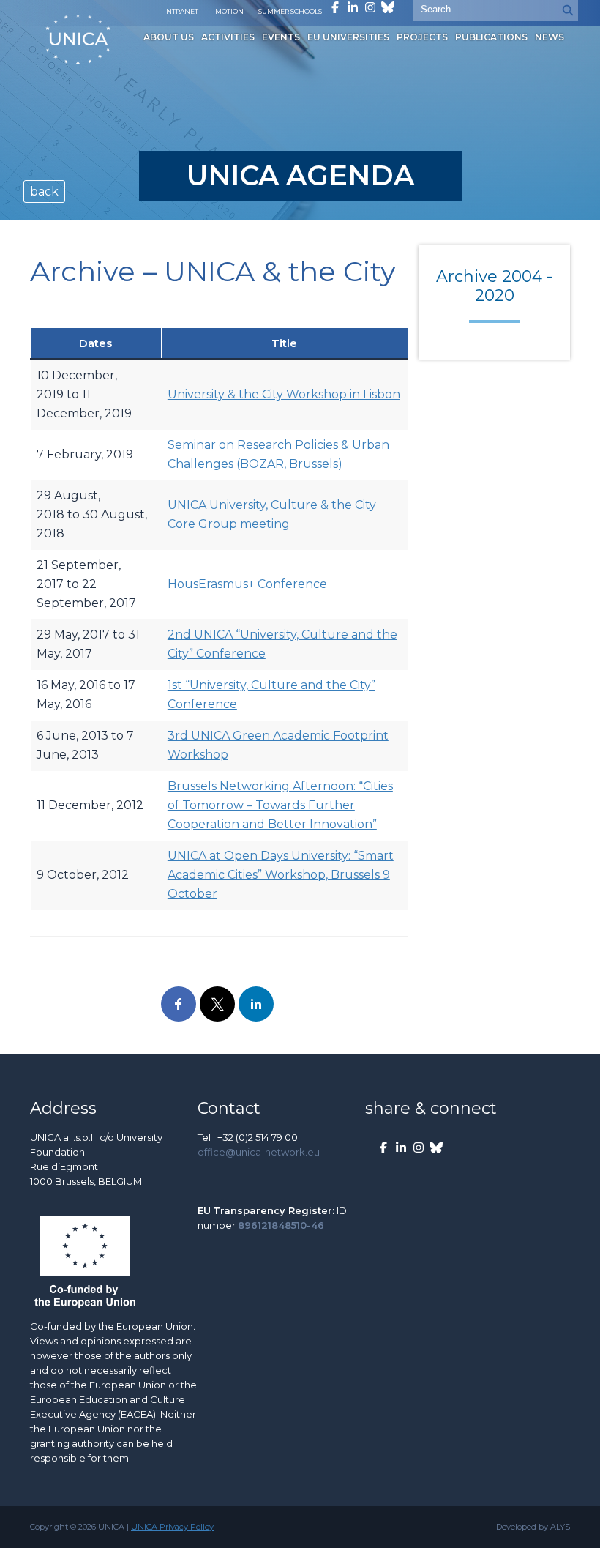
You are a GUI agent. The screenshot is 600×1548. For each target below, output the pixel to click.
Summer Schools (290, 11)
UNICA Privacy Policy (172, 1527)
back (44, 191)
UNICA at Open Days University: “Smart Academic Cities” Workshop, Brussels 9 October (281, 875)
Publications (491, 36)
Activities (228, 36)
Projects (422, 36)
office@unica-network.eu (259, 1152)
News (549, 36)
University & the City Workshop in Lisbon (284, 394)
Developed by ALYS (533, 1527)
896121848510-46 (281, 1225)
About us (168, 36)
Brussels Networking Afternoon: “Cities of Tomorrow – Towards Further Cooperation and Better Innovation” (280, 805)
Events (281, 36)
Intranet (181, 11)
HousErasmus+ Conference (247, 584)
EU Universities (348, 36)
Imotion (228, 11)
